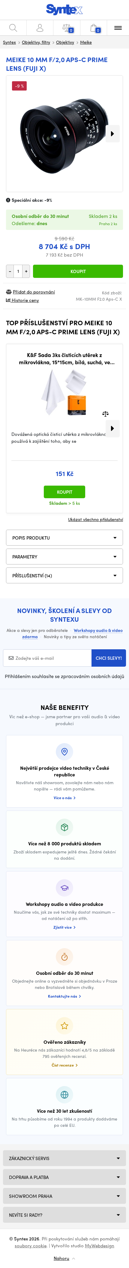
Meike (86, 42)
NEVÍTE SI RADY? (25, 1215)
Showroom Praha (30, 1196)
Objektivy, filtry (36, 42)
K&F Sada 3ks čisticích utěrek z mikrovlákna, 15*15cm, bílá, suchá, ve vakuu (64, 358)
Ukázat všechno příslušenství (95, 519)
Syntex (9, 42)
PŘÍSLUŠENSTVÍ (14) (32, 575)
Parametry (25, 556)
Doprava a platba (29, 1177)
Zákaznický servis (29, 1158)
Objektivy (65, 42)
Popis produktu (31, 537)
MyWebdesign (99, 1245)
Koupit (78, 271)
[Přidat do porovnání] (105, 413)
